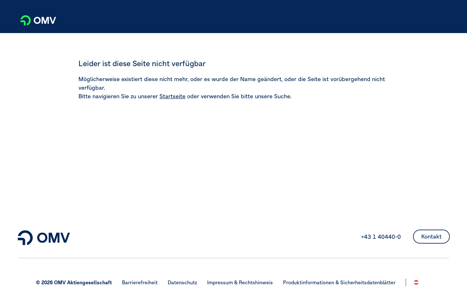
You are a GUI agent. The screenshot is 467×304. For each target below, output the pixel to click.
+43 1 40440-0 (381, 236)
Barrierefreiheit (140, 282)
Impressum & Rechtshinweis (240, 282)
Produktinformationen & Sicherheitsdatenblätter (339, 282)
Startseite (172, 96)
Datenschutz (182, 282)
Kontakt (431, 236)
